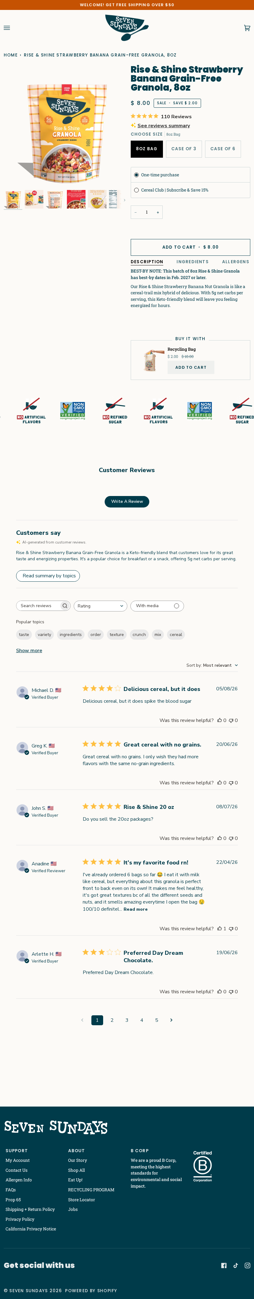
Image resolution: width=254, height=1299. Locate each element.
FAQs (11, 1190)
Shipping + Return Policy (30, 1209)
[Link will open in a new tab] (224, 1265)
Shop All (76, 1170)
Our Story (77, 1160)
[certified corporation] (202, 1166)
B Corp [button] (140, 1151)
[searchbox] (37, 606)
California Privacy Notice (31, 1229)
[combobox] (100, 606)
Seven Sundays (28, 1291)
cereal (176, 635)
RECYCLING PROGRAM (91, 1190)
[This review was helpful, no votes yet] (219, 720)
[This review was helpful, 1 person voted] (219, 928)
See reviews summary (164, 125)
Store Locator (81, 1199)
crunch (139, 635)
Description (147, 262)
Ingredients (192, 262)
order (95, 635)
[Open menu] (13, 28)
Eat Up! (75, 1180)
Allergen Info (19, 1180)
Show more (29, 650)
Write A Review (127, 501)
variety (44, 635)
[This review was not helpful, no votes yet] (231, 720)
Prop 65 (13, 1199)
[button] (13, 199)
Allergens (235, 262)
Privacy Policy (20, 1219)
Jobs (73, 1209)
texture (117, 635)
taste (24, 635)
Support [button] (17, 1151)
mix (158, 635)
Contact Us (17, 1170)
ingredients (71, 635)
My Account (18, 1160)
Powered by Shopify (91, 1291)
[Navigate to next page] (171, 1020)
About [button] (76, 1151)
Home (11, 55)
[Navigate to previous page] (82, 1020)
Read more (136, 909)
